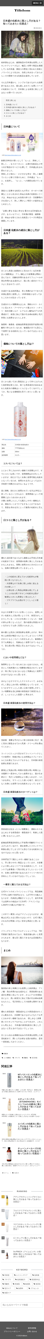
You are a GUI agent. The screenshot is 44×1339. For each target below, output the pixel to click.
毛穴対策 (34, 1058)
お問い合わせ (32, 1331)
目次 (8, 100)
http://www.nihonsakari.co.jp (13, 439)
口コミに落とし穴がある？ (16, 113)
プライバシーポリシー (12, 1331)
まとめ (8, 116)
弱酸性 (26, 1058)
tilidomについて (12, 1328)
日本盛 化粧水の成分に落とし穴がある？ (21, 107)
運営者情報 (32, 1328)
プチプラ (17, 1058)
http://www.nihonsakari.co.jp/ (13, 155)
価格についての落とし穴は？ (16, 110)
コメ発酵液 (7, 1058)
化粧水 (6, 1053)
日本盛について (11, 104)
